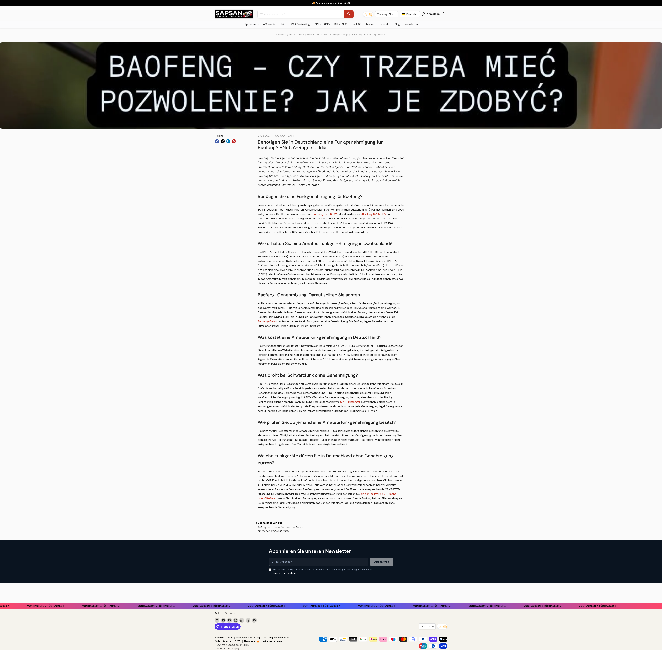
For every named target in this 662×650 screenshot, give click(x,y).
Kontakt (385, 24)
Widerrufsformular (273, 641)
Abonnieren (381, 561)
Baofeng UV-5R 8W (374, 214)
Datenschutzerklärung (248, 637)
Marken (370, 24)
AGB (230, 637)
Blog (397, 24)
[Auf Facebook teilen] (217, 141)
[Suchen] (349, 14)
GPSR (237, 641)
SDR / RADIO (322, 24)
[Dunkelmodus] (368, 14)
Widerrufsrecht (223, 641)
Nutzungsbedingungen (276, 637)
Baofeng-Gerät (267, 321)
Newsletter (411, 24)
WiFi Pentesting (300, 24)
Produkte (219, 637)
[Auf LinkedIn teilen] (228, 141)
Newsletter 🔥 (251, 641)
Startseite (281, 35)
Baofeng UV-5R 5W (325, 214)
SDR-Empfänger (350, 402)
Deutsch (425, 626)
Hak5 (283, 24)
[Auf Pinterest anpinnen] (234, 141)
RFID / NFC (340, 24)
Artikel (292, 35)
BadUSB (356, 24)
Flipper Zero (251, 24)
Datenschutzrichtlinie (284, 573)
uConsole (269, 24)
